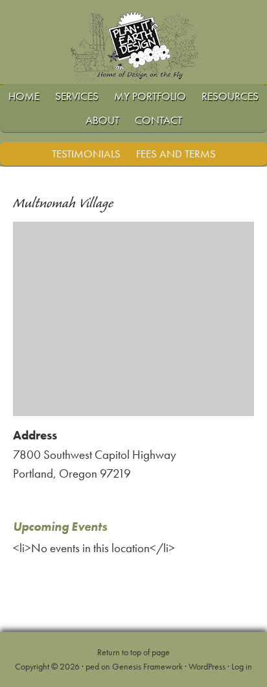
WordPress (207, 666)
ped (92, 666)
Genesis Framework (147, 666)
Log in (241, 666)
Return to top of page (133, 652)
